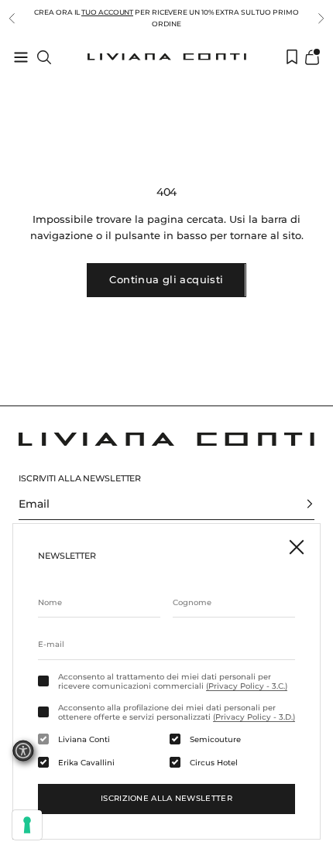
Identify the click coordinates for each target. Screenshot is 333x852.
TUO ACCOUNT (107, 12)
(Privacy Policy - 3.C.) (246, 686)
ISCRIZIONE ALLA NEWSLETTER (166, 798)
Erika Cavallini (86, 763)
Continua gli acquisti (166, 279)
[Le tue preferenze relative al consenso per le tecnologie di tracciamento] (27, 825)
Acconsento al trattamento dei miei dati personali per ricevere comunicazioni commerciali (172, 681)
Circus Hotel (214, 763)
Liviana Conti (84, 739)
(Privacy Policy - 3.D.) (254, 717)
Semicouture (215, 739)
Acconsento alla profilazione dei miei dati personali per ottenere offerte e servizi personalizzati (176, 712)
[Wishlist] (292, 57)
